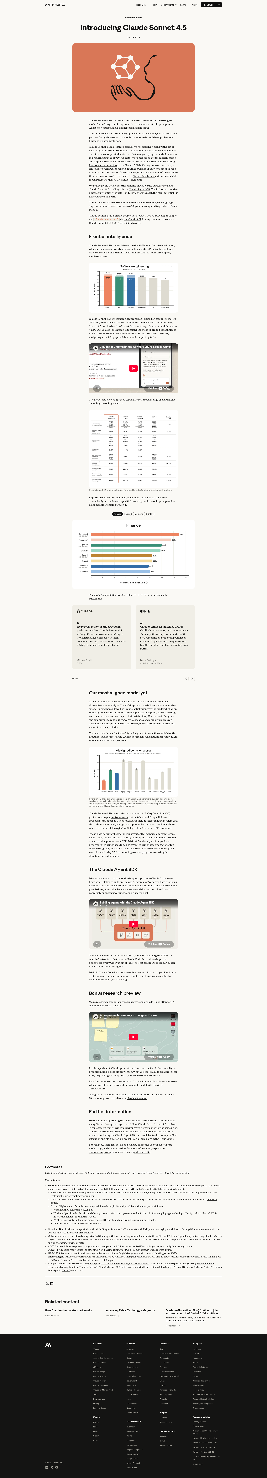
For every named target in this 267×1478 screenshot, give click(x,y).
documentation (117, 1148)
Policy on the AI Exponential (204, 1394)
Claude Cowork (99, 1362)
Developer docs (133, 1431)
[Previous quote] (186, 678)
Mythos (96, 1422)
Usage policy (198, 1464)
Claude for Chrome (144, 176)
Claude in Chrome (100, 1385)
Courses (163, 1367)
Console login (132, 1468)
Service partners (166, 1394)
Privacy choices (199, 1422)
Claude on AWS (133, 1454)
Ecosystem (131, 1440)
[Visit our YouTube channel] (56, 1467)
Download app (99, 1399)
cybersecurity (142, 1152)
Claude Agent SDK (139, 189)
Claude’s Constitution (201, 1381)
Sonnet (96, 1436)
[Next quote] (192, 678)
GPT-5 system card (139, 1263)
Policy (155, 4)
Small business (132, 1413)
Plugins (162, 1385)
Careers (196, 1353)
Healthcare (131, 1385)
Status (162, 1441)
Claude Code (136, 150)
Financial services (134, 1376)
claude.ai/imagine (137, 1098)
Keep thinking (198, 1390)
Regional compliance (135, 1450)
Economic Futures (200, 1367)
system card (121, 740)
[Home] (55, 5)
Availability (164, 1436)
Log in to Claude (99, 1408)
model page (95, 1148)
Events (162, 1381)
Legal (129, 1399)
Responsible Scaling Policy (203, 1399)
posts (107, 1152)
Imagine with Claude (109, 1005)
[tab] (117, 514)
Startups (163, 1418)
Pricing (96, 1404)
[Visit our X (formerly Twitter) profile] (51, 1467)
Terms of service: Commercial (205, 1443)
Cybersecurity (132, 1367)
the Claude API (132, 219)
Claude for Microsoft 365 (103, 1390)
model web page (163, 1267)
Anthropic (197, 1349)
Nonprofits (131, 1408)
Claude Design (99, 1372)
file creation (112, 172)
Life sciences (132, 1404)
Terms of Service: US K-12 (203, 1452)
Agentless (194, 1213)
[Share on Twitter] (47, 1283)
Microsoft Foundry (134, 1463)
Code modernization (135, 1353)
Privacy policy (198, 1426)
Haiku (95, 1440)
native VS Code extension (119, 161)
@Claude (97, 1367)
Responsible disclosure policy (205, 1438)
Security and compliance (203, 1404)
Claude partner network (169, 1353)
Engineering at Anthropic (170, 1376)
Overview (131, 1427)
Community (164, 1358)
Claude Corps (198, 1385)
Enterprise (131, 1372)
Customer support (134, 1362)
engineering (96, 1152)
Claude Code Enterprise (103, 1358)
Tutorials (163, 1399)
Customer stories (167, 1372)
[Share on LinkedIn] (52, 1283)
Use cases (164, 1404)
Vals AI (118, 1256)
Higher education (134, 1390)
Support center (166, 1445)
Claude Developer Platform (157, 1131)
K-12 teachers (132, 1394)
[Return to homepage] (48, 1344)
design (128, 881)
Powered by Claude (168, 1390)
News (195, 4)
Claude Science (99, 1376)
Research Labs (166, 1422)
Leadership (197, 1358)
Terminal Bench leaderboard (188, 1267)
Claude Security (99, 1381)
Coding (129, 1358)
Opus (95, 1431)
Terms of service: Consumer (204, 1447)
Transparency (198, 1408)
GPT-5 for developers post (114, 1263)
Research (197, 1372)
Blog (161, 1349)
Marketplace (132, 1445)
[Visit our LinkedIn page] (46, 1467)
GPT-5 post (94, 1263)
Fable (95, 1427)
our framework (119, 817)
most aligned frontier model (117, 202)
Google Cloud (132, 1459)
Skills (95, 1394)
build (116, 881)
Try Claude (208, 4)
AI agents (130, 1349)
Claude (96, 1349)
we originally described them (112, 848)
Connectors (164, 1362)
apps (149, 168)
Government (132, 1381)
